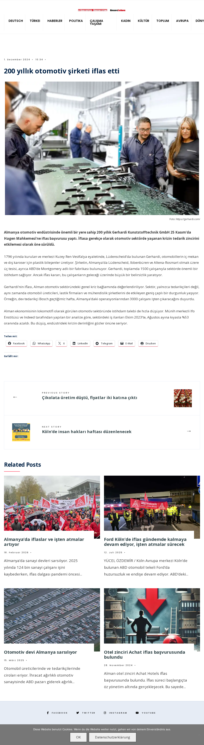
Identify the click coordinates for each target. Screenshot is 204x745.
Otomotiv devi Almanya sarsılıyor (40, 652)
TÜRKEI (35, 21)
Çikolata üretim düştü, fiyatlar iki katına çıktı (89, 395)
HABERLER (54, 21)
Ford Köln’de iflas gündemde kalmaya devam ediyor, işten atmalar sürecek (145, 541)
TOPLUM (162, 21)
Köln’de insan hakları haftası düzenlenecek (86, 429)
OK (78, 737)
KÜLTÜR (143, 21)
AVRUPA (182, 21)
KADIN (125, 21)
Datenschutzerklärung (112, 737)
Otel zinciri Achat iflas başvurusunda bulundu (144, 654)
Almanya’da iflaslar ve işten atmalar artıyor (44, 541)
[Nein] (199, 735)
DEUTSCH (16, 21)
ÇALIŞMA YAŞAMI (96, 22)
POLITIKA (76, 21)
